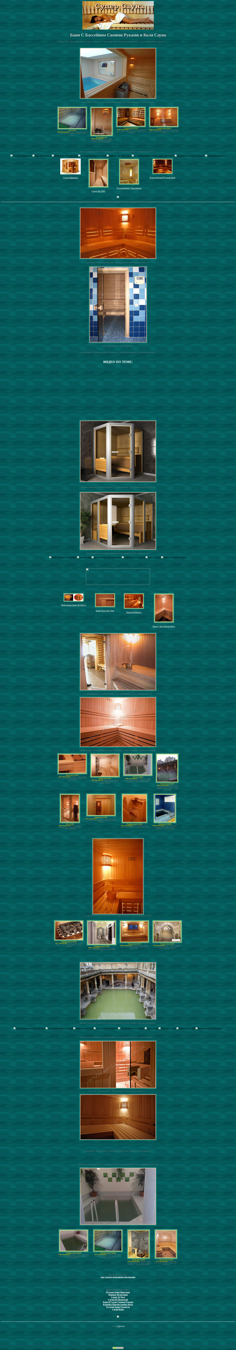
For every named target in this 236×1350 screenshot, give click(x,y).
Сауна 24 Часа (118, 1297)
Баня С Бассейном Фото (164, 626)
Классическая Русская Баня (162, 177)
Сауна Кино (118, 1309)
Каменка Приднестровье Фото (118, 1304)
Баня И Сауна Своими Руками (118, 1302)
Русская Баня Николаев (118, 1292)
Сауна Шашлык (70, 178)
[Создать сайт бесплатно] (118, 1348)
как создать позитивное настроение (118, 1277)
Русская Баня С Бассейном (129, 188)
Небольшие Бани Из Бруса (73, 605)
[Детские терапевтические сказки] (118, 197)
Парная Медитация (118, 1295)
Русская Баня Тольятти (118, 1307)
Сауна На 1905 (98, 191)
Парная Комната (133, 612)
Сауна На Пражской (118, 1299)
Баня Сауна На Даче (105, 611)
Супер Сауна (121, 1326)
